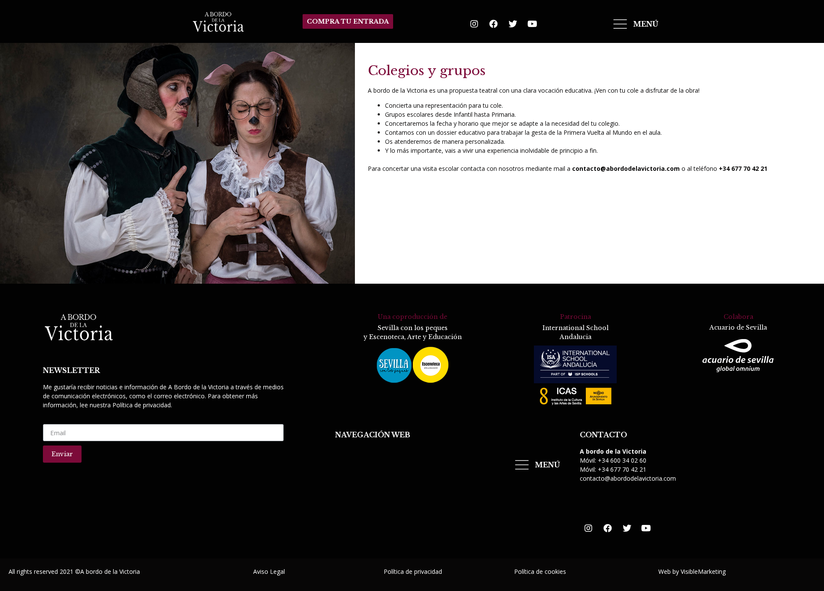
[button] (348, 21)
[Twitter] (512, 24)
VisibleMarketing (703, 571)
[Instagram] (474, 24)
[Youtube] (532, 24)
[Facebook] (493, 24)
